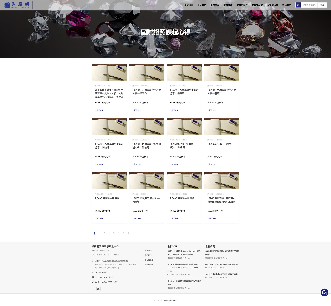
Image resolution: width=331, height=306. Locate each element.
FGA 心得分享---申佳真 (107, 198)
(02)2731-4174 (100, 272)
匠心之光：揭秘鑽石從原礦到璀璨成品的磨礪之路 (184, 283)
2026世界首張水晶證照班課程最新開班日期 (221, 274)
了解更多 (98, 110)
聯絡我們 (286, 5)
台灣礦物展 (272, 5)
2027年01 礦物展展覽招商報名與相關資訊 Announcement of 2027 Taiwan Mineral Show (183, 267)
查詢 (322, 5)
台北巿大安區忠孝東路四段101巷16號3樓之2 (111, 261)
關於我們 (201, 5)
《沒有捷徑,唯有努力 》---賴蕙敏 (146, 199)
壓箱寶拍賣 (257, 5)
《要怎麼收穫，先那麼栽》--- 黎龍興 (181, 145)
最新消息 (188, 5)
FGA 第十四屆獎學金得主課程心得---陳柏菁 (147, 145)
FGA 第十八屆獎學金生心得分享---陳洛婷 (109, 145)
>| (128, 232)
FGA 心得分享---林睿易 (182, 198)
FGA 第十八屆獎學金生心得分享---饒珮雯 (184, 91)
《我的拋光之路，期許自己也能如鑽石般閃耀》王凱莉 (221, 199)
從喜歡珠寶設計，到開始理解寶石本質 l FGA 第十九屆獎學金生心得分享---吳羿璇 (109, 93)
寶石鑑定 (214, 5)
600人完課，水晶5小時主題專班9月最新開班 (221, 264)
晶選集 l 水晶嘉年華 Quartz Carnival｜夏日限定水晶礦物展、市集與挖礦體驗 (184, 253)
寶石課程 (228, 5)
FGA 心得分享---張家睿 (220, 143)
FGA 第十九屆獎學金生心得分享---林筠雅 (222, 91)
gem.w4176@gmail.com (105, 277)
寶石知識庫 (242, 5)
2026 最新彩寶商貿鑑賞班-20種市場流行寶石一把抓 (222, 253)
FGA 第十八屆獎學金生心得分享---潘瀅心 (147, 91)
